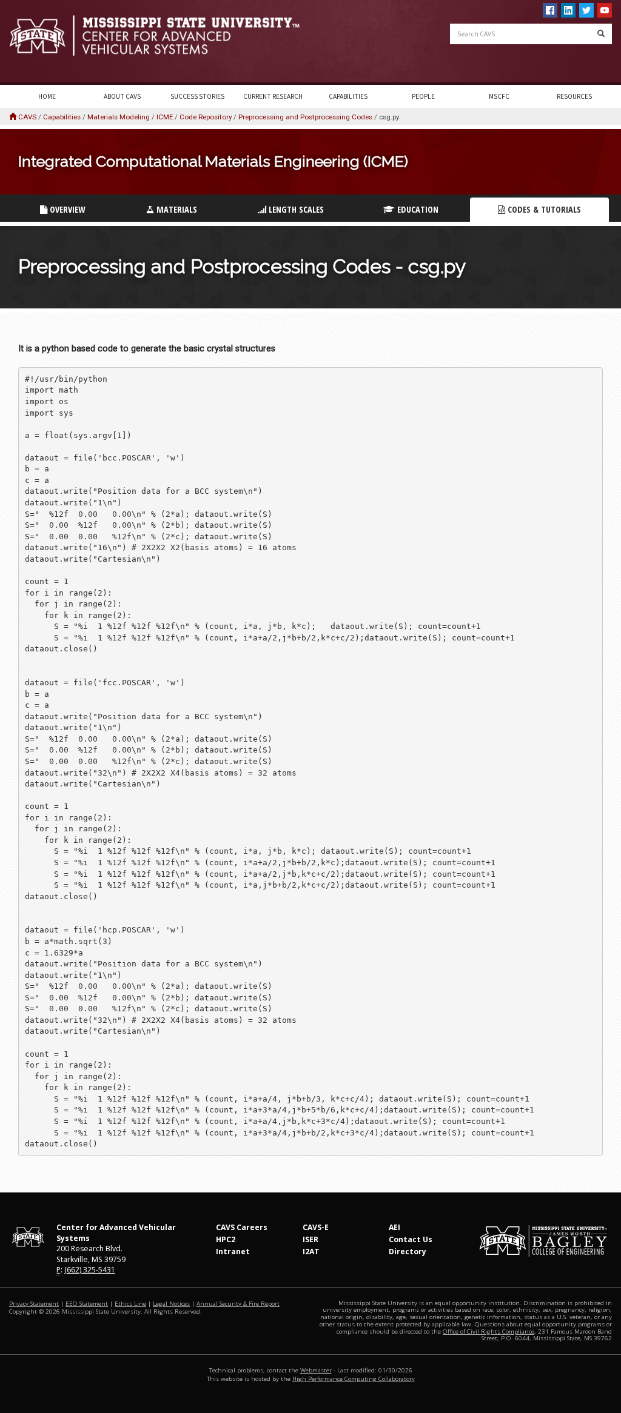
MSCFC (499, 96)
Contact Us (410, 1239)
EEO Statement (86, 1304)
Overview (66, 209)
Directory (407, 1251)
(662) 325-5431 (89, 1270)
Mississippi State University (39, 42)
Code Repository (206, 117)
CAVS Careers (241, 1227)
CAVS (27, 117)
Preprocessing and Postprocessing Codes (305, 117)
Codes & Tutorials (543, 209)
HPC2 (225, 1239)
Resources (574, 96)
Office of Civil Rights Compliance (488, 1331)
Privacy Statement (34, 1304)
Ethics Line (130, 1304)
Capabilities (348, 96)
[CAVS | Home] (155, 35)
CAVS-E (316, 1227)
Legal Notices (171, 1304)
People (423, 96)
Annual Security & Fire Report (238, 1304)
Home (47, 96)
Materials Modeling (118, 117)
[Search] (601, 34)
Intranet (233, 1251)
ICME (164, 117)
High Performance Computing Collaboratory (353, 1379)
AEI (394, 1227)
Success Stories (197, 96)
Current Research (273, 96)
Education (416, 209)
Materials (175, 209)
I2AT (311, 1251)
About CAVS (122, 96)
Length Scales (295, 209)
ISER (310, 1239)
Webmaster (316, 1370)
